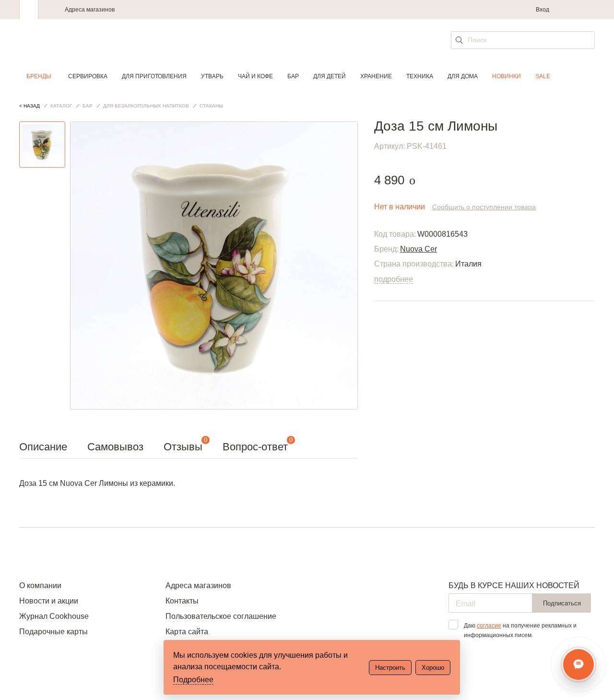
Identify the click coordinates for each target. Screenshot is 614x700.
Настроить (390, 667)
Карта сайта (186, 632)
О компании (40, 585)
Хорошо (433, 667)
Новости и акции (48, 601)
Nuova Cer (418, 249)
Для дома (463, 76)
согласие (489, 625)
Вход (542, 9)
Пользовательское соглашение (220, 616)
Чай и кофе (255, 76)
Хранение (376, 76)
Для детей (329, 76)
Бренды (38, 76)
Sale (542, 76)
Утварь (212, 76)
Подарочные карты (53, 632)
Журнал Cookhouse (54, 616)
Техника (419, 76)
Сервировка (87, 76)
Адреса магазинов (90, 9)
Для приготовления (154, 76)
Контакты (182, 601)
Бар (293, 76)
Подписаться (562, 603)
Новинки (506, 76)
